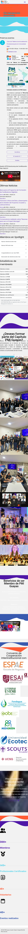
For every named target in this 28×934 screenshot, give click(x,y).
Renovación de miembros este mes (10, 257)
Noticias (2, 194)
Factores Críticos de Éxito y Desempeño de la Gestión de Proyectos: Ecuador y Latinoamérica (13, 203)
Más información (13, 800)
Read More (3, 198)
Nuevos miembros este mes (8, 241)
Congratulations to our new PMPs (10, 253)
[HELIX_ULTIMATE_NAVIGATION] (25, 2)
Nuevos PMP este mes (7, 245)
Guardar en (17, 156)
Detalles (17, 160)
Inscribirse (17, 152)
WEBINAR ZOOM (12, 51)
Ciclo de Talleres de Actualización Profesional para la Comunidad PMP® (17, 44)
